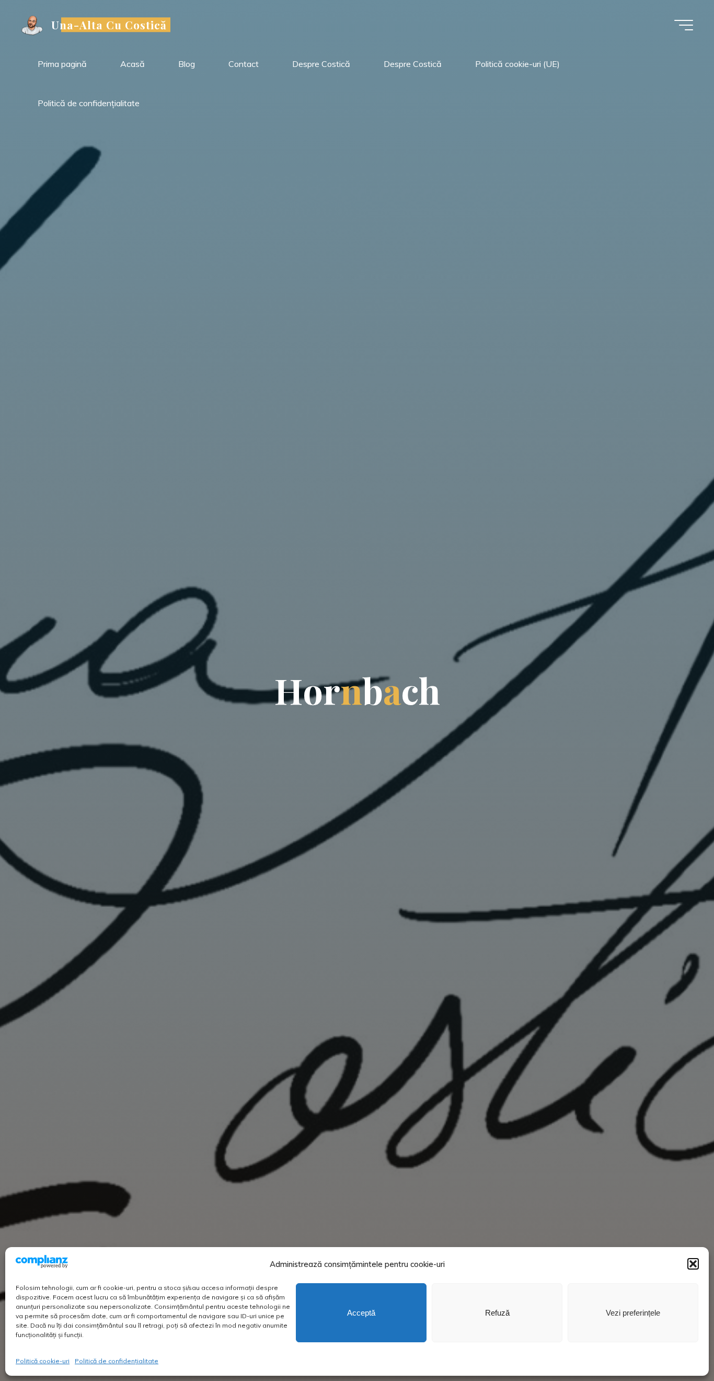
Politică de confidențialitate (116, 1361)
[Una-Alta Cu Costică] (32, 24)
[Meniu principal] (683, 25)
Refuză (497, 1312)
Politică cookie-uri (43, 1361)
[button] (693, 1264)
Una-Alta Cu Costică (109, 24)
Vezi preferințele (633, 1312)
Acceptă (361, 1312)
